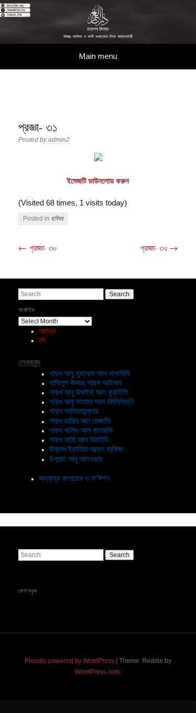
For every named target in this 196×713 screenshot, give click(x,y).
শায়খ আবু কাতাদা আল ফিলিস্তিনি (91, 401)
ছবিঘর (57, 218)
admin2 (59, 139)
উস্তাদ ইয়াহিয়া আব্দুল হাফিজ (86, 448)
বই (42, 339)
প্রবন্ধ (47, 330)
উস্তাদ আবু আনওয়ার (75, 458)
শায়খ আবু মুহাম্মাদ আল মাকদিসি (89, 373)
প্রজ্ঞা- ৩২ (159, 247)
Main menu (98, 56)
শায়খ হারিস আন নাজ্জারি (79, 420)
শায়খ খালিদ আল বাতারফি (81, 430)
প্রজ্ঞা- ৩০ (37, 247)
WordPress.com (97, 671)
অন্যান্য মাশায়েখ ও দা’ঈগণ (74, 478)
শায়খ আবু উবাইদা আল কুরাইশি (88, 392)
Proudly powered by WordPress (69, 660)
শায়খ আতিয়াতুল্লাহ (74, 410)
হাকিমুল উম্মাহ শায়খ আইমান (85, 382)
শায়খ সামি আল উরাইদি (78, 439)
